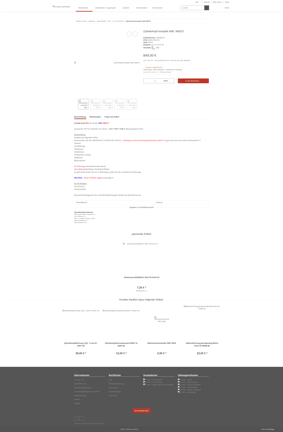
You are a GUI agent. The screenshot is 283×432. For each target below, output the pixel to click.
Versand (187, 60)
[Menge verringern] (145, 81)
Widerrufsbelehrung (116, 384)
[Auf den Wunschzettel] (135, 34)
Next (139, 104)
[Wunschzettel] (218, 8)
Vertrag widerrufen (141, 411)
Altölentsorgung (115, 391)
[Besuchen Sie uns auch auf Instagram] (82, 418)
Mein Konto (217, 2)
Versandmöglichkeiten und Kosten (87, 391)
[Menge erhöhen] (171, 81)
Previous (76, 104)
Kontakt (206, 2)
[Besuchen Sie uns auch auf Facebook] (76, 418)
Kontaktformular (80, 384)
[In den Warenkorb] (76, 28)
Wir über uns (79, 380)
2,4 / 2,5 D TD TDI (157, 45)
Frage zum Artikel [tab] (111, 117)
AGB (110, 380)
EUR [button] (196, 2)
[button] (213, 8)
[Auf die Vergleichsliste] (129, 34)
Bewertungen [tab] (95, 117)
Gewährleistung (80, 395)
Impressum (113, 395)
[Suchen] (206, 7)
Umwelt (77, 399)
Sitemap (77, 403)
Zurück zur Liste (81, 21)
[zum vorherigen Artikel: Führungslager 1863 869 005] (201, 21)
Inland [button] (169, 72)
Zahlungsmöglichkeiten (82, 388)
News (227, 2)
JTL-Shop (271, 429)
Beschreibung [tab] (80, 117)
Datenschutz (113, 388)
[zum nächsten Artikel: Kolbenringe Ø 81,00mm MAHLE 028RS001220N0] (206, 21)
